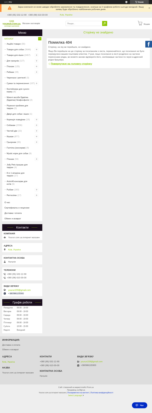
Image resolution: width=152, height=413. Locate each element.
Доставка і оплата (13, 213)
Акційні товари (14, 44)
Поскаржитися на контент (78, 393)
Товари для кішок (15, 55)
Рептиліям (12, 195)
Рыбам (10, 189)
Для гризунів (13, 61)
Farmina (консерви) (16, 148)
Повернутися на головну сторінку (71, 63)
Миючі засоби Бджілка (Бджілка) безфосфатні (18, 98)
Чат (142, 405)
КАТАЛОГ (9, 39)
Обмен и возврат (12, 218)
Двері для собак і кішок (18, 114)
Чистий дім (12, 131)
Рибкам (10, 72)
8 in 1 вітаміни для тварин (15, 174)
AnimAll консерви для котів (17, 182)
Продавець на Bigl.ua (76, 390)
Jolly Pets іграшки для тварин (17, 165)
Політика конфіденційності (102, 393)
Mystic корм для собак (17, 153)
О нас (7, 202)
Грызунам (11, 142)
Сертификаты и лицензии (16, 207)
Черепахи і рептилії (16, 77)
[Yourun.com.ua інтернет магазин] (11, 23)
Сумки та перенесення (18, 83)
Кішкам (10, 136)
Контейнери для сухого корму (18, 90)
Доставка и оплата (11, 345)
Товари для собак (15, 49)
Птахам (10, 66)
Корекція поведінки (16, 119)
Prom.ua (90, 387)
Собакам (11, 125)
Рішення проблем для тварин (17, 106)
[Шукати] (104, 23)
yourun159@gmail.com (19, 290)
